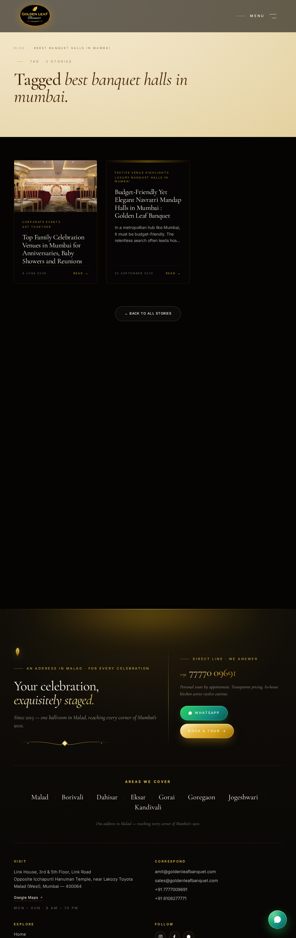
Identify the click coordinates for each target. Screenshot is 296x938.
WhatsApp (207, 713)
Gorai (167, 797)
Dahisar (107, 797)
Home (20, 934)
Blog (19, 48)
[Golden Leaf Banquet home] (35, 16)
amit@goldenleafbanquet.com (185, 871)
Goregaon (201, 797)
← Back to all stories (148, 313)
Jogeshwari (243, 797)
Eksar (138, 797)
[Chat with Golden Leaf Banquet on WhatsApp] (277, 919)
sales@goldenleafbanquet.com (186, 880)
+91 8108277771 (170, 898)
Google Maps (26, 897)
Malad (40, 797)
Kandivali (148, 807)
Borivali (73, 797)
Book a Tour (204, 731)
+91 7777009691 (171, 889)
